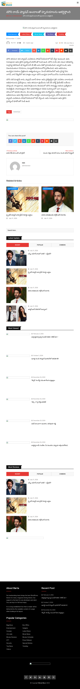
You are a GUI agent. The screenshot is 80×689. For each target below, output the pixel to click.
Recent (17, 245)
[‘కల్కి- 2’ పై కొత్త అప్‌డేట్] (18, 407)
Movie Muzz (42, 683)
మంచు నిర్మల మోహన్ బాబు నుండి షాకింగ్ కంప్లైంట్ (58, 153)
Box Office (26, 625)
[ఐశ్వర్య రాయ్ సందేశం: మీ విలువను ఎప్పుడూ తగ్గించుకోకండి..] (18, 451)
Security (9, 643)
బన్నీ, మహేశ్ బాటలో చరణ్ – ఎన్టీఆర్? (39, 254)
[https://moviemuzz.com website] (18, 43)
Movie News (38, 34)
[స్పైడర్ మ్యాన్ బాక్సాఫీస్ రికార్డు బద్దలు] (16, 276)
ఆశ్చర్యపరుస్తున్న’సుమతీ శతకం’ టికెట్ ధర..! (44, 337)
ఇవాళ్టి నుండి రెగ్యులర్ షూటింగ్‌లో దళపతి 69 (44, 359)
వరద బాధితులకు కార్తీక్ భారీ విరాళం (53, 215)
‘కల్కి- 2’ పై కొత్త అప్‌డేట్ (38, 402)
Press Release (27, 640)
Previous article (12, 151)
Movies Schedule (28, 637)
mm (23, 163)
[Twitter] (15, 141)
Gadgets (25, 628)
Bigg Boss (9, 625)
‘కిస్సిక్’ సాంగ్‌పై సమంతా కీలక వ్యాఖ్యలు (43, 380)
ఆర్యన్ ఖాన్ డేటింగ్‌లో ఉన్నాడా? (37, 309)
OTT (7, 640)
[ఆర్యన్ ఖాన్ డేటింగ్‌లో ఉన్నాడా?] (16, 313)
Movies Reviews (11, 637)
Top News (50, 34)
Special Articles (27, 643)
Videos (8, 649)
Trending (61, 34)
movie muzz (16, 112)
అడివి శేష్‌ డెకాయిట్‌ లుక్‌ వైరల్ (15, 153)
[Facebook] (10, 141)
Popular (40, 245)
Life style (9, 634)
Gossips (9, 631)
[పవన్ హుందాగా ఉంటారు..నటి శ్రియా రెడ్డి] (18, 429)
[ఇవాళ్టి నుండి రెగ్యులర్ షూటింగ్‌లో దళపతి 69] (18, 364)
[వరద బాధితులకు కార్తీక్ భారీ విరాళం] (16, 295)
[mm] (20, 43)
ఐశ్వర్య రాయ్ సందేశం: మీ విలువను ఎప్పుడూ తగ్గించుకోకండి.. (49, 445)
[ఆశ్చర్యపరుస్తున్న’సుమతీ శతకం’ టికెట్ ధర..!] (18, 342)
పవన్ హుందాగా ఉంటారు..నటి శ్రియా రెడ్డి (43, 424)
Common (62, 245)
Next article (69, 151)
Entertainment (17, 16)
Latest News (26, 34)
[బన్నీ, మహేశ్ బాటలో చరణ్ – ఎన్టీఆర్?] (16, 258)
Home (10, 16)
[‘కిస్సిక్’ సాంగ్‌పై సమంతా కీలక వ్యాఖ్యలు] (18, 386)
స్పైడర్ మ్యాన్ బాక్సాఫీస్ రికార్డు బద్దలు (19, 215)
